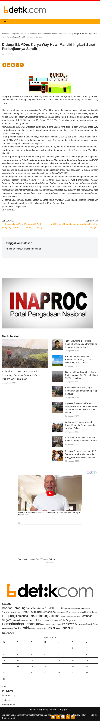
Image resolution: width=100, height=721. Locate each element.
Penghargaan (46, 624)
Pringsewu (32, 628)
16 (87, 660)
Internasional (48, 611)
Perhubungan (56, 624)
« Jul (4, 686)
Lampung (9, 616)
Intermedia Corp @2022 (59, 709)
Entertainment (9, 612)
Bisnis (41, 608)
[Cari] (96, 21)
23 (87, 666)
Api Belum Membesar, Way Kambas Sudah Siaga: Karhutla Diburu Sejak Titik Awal (79, 359)
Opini (62, 620)
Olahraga (56, 620)
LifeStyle (15, 620)
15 (73, 660)
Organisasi (72, 620)
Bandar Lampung (14, 608)
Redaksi (6, 700)
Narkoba (23, 620)
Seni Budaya (41, 628)
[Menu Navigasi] (5, 21)
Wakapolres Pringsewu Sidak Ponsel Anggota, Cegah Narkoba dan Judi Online (80, 425)
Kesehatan (71, 612)
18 (18, 666)
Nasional (36, 620)
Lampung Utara (75, 616)
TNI (73, 628)
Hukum (19, 612)
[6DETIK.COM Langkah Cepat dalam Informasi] (25, 10)
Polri (25, 628)
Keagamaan (61, 612)
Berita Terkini (32, 608)
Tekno (57, 628)
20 (45, 666)
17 (4, 666)
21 (59, 666)
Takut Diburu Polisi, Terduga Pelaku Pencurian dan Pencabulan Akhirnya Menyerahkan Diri (81, 344)
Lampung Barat (25, 616)
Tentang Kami (8, 705)
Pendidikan (32, 624)
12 (32, 660)
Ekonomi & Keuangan (80, 608)
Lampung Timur (65, 616)
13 (45, 660)
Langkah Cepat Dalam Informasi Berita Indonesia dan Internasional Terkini (41, 34)
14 (59, 660)
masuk (20, 249)
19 (32, 666)
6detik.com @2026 (38, 709)
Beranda (5, 34)
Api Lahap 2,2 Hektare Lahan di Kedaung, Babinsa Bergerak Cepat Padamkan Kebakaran (21, 375)
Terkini (65, 628)
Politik (17, 628)
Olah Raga (48, 620)
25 (18, 673)
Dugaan (66, 608)
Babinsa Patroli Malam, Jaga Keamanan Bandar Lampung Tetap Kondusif (81, 391)
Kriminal (88, 612)
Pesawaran (80, 624)
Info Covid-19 (31, 611)
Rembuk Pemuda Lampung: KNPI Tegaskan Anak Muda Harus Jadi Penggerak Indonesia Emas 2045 (80, 454)
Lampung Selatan (48, 616)
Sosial (51, 628)
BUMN (49, 608)
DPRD (57, 608)
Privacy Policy (8, 695)
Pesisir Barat (92, 624)
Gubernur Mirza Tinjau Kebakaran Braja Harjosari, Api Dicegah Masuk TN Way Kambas (81, 375)
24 (4, 673)
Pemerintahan (13, 624)
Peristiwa (68, 624)
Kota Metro (80, 612)
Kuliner (95, 612)
